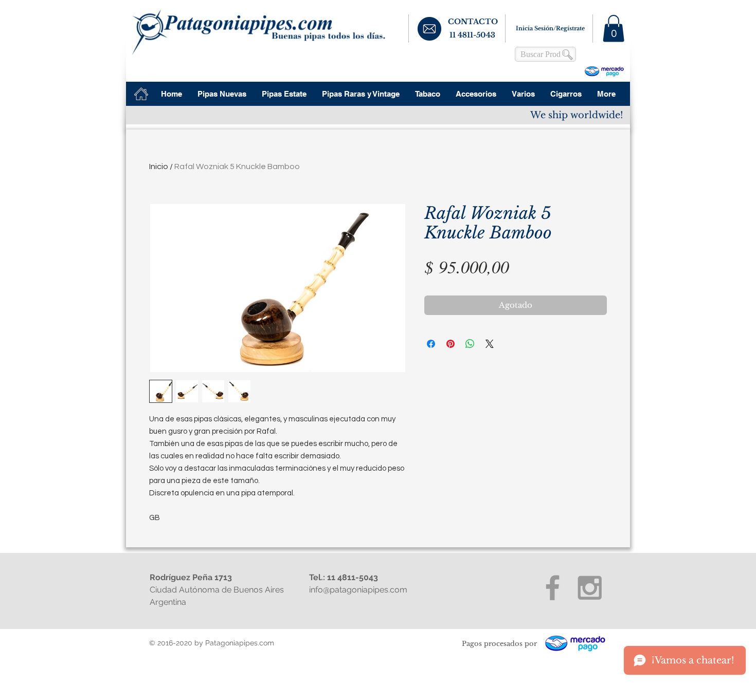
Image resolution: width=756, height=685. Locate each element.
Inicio (158, 166)
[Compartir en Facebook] (431, 344)
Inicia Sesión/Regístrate (550, 28)
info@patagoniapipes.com (358, 590)
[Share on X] (489, 344)
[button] (613, 28)
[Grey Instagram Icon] (589, 587)
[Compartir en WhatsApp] (470, 344)
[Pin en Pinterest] (450, 344)
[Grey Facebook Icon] (552, 587)
